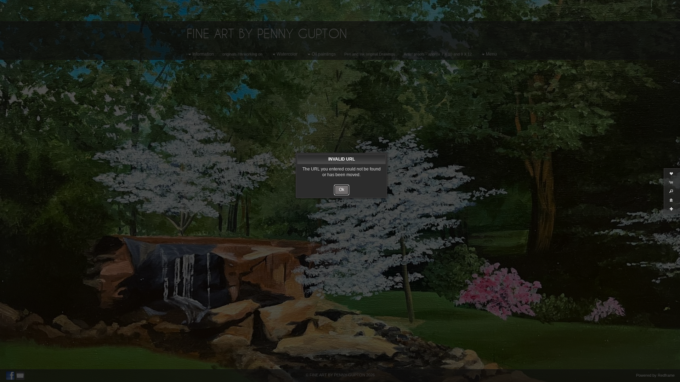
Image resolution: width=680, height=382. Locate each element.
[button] (341, 190)
